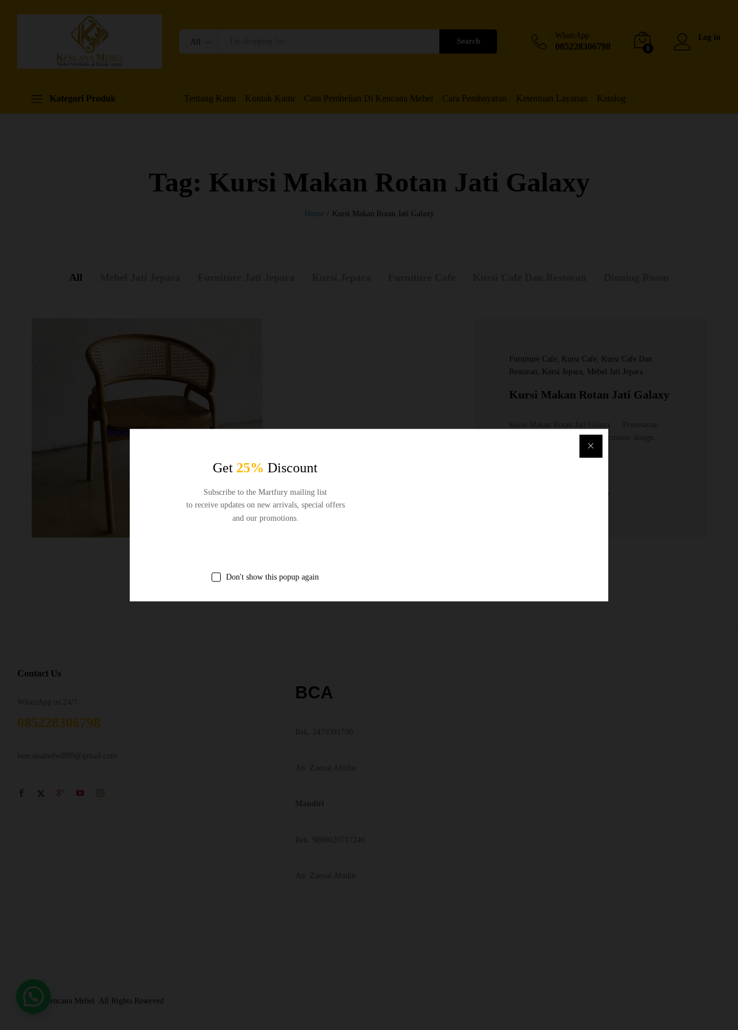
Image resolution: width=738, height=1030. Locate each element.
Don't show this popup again (272, 577)
